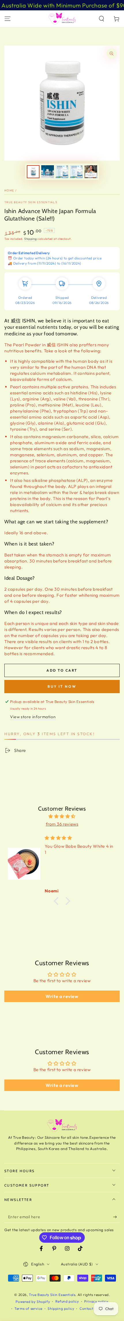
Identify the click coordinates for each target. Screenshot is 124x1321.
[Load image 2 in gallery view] (47, 171)
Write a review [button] (62, 996)
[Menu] (7, 19)
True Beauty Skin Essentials (30, 202)
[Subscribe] (116, 1217)
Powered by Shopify (33, 1301)
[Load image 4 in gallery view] (76, 171)
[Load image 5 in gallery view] (90, 171)
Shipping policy (61, 1308)
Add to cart (61, 670)
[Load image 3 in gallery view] (62, 171)
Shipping (30, 239)
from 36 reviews (62, 824)
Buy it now (62, 686)
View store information (33, 716)
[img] (62, 816)
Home (9, 190)
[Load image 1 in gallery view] (33, 171)
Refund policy (67, 1301)
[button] (101, 19)
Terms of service (28, 1308)
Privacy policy (96, 1301)
